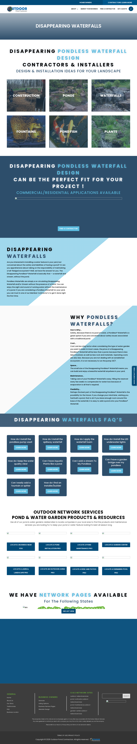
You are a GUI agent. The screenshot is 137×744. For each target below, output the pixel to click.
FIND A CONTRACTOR (69, 228)
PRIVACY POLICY (74, 735)
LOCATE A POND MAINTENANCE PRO (84, 547)
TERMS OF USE (62, 735)
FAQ (8, 709)
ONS (95, 739)
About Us (10, 701)
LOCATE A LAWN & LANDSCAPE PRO (21, 571)
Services (42, 701)
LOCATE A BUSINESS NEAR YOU (21, 547)
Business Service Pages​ (47, 706)
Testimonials (11, 706)
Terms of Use (76, 725)
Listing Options (44, 703)
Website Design (44, 709)
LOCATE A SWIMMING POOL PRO (116, 571)
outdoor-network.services (79, 696)
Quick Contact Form (134, 375)
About (73, 9)
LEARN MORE (21, 447)
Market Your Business (89, 9)
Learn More (26, 107)
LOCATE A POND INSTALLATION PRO (53, 547)
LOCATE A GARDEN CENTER (116, 545)
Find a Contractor (107, 9)
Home (9, 698)
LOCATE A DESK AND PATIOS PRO (84, 571)
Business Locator (13, 712)
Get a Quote (122, 9)
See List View (68, 611)
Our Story (10, 703)
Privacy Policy (66, 725)
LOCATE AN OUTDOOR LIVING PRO (52, 571)
